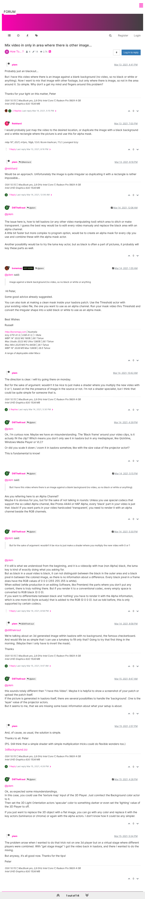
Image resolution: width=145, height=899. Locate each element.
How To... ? (17, 51)
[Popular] (27, 35)
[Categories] (9, 35)
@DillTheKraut (27, 624)
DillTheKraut (18, 207)
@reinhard (11, 168)
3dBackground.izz (16, 749)
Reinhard (17, 123)
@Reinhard (26, 162)
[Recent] (18, 35)
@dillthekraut (13, 630)
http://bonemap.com (15, 331)
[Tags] (36, 35)
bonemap (17, 268)
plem (14, 64)
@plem (32, 208)
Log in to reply (131, 52)
